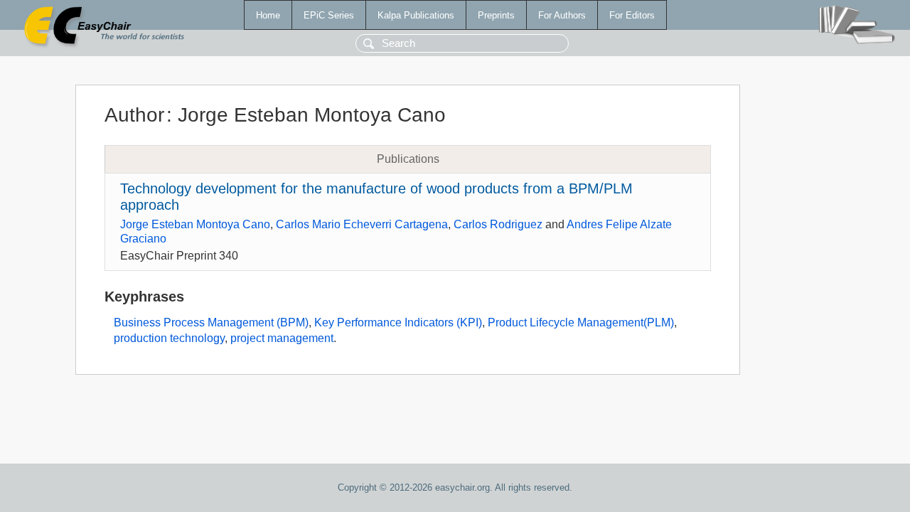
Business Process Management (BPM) (211, 322)
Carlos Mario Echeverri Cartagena (362, 224)
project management (281, 338)
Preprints (496, 15)
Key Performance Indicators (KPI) (398, 322)
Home (268, 15)
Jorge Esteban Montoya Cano (195, 224)
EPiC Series (329, 15)
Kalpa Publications (416, 15)
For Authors (562, 15)
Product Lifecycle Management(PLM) (581, 322)
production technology (169, 338)
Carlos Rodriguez (498, 224)
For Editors (632, 15)
